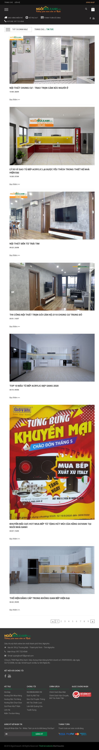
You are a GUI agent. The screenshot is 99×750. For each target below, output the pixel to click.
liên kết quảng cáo (35, 706)
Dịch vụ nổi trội (33, 696)
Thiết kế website (46, 746)
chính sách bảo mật (57, 692)
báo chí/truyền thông (36, 699)
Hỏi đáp (7, 692)
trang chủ (39, 29)
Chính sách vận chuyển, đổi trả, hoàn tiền (59, 697)
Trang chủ (8, 2)
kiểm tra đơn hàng (12, 713)
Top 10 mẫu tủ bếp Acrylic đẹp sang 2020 (34, 385)
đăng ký (39, 734)
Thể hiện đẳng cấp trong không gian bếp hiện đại (40, 598)
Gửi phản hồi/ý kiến (12, 706)
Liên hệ (17, 2)
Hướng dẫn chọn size (13, 703)
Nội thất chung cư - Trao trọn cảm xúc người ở (39, 88)
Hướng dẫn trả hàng (12, 699)
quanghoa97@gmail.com (23, 656)
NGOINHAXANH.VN (34, 692)
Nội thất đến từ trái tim (24, 243)
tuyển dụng (31, 710)
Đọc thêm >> (15, 100)
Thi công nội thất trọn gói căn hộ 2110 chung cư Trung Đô (46, 314)
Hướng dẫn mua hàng (13, 696)
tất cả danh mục (20, 29)
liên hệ (7, 710)
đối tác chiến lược (34, 703)
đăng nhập (90, 2)
